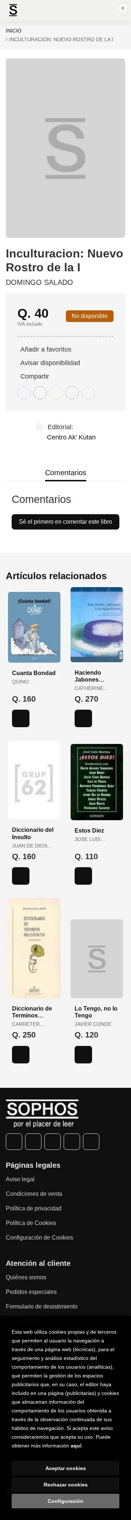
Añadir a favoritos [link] (45, 349)
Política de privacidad (33, 1208)
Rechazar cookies (66, 1485)
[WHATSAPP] (72, 1141)
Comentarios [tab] (65, 473)
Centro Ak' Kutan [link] (71, 437)
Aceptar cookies (65, 1468)
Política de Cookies (31, 1223)
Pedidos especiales (31, 1292)
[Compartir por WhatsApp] (56, 392)
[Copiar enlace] (88, 392)
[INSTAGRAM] (52, 1141)
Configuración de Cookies (39, 1237)
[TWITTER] (33, 1141)
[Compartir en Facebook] (24, 392)
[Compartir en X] (40, 392)
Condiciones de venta (34, 1194)
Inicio (13, 31)
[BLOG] (91, 1141)
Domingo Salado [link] (39, 282)
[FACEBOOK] (14, 1141)
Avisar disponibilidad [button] (50, 363)
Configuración (65, 1501)
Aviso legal (20, 1179)
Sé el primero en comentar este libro (65, 522)
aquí (76, 1446)
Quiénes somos (26, 1277)
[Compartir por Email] (72, 392)
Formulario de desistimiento (42, 1306)
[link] (20, 718)
